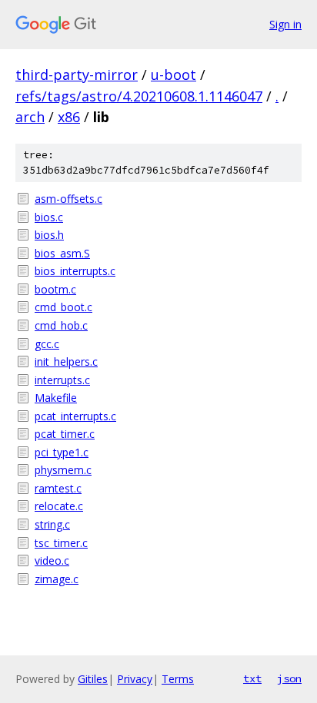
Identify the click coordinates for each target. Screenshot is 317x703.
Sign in (285, 24)
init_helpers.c (66, 361)
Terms (178, 678)
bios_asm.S (62, 253)
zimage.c (56, 579)
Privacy (134, 678)
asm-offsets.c (68, 198)
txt (252, 678)
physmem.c (63, 470)
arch (30, 117)
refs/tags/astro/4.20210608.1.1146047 (138, 96)
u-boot (173, 74)
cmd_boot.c (63, 307)
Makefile (56, 397)
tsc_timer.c (61, 543)
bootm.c (55, 289)
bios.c (49, 217)
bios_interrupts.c (75, 271)
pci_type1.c (61, 452)
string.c (52, 524)
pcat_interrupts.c (75, 416)
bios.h (49, 234)
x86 (69, 117)
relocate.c (59, 506)
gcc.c (47, 344)
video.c (52, 560)
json (289, 678)
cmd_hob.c (61, 325)
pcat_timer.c (65, 433)
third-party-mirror (76, 74)
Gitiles (93, 678)
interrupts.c (62, 380)
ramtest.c (58, 488)
